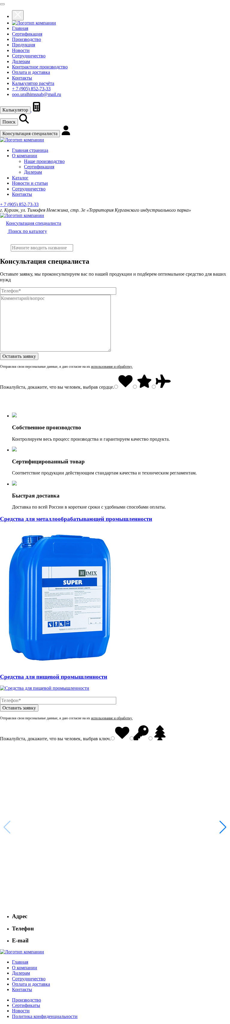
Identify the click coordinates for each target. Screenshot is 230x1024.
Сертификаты (26, 1005)
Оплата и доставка (31, 72)
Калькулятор (15, 109)
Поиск (9, 121)
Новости (21, 50)
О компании (24, 155)
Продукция (23, 44)
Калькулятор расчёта (33, 83)
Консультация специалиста (30, 133)
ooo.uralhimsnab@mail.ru (36, 94)
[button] (223, 827)
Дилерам (21, 61)
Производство (26, 39)
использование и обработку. (112, 366)
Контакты (22, 77)
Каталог (20, 177)
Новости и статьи (30, 183)
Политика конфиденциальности (45, 1016)
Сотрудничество (29, 55)
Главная (20, 28)
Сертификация (27, 33)
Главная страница (30, 150)
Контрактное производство (40, 66)
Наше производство (44, 161)
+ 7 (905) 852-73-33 (31, 88)
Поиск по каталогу (27, 231)
